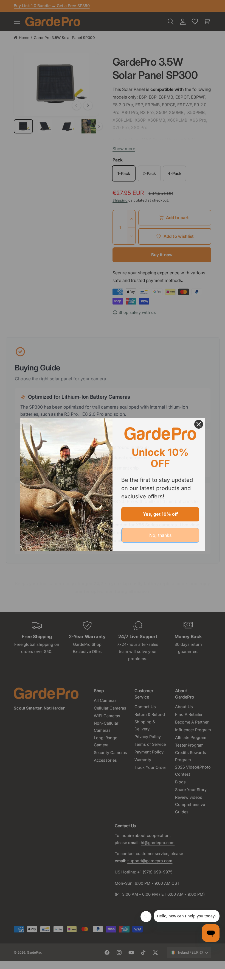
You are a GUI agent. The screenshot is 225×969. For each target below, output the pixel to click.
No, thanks (160, 535)
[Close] (198, 424)
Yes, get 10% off (160, 514)
